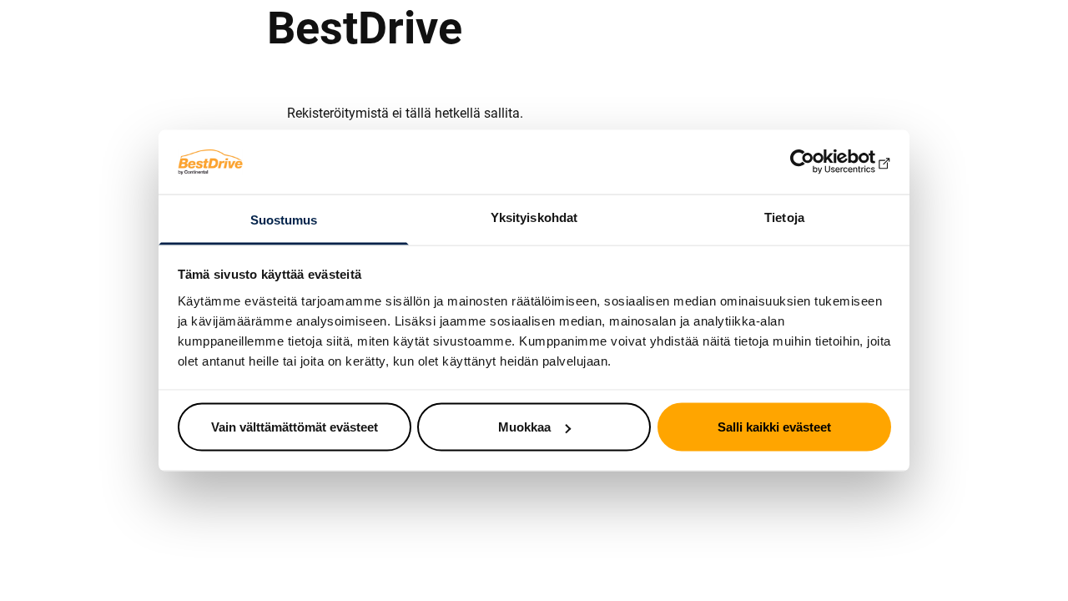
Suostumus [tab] (284, 219)
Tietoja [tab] (784, 217)
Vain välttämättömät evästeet (294, 427)
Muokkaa (524, 427)
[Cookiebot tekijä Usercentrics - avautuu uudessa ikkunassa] (818, 161)
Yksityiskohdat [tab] (534, 217)
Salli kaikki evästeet (774, 427)
